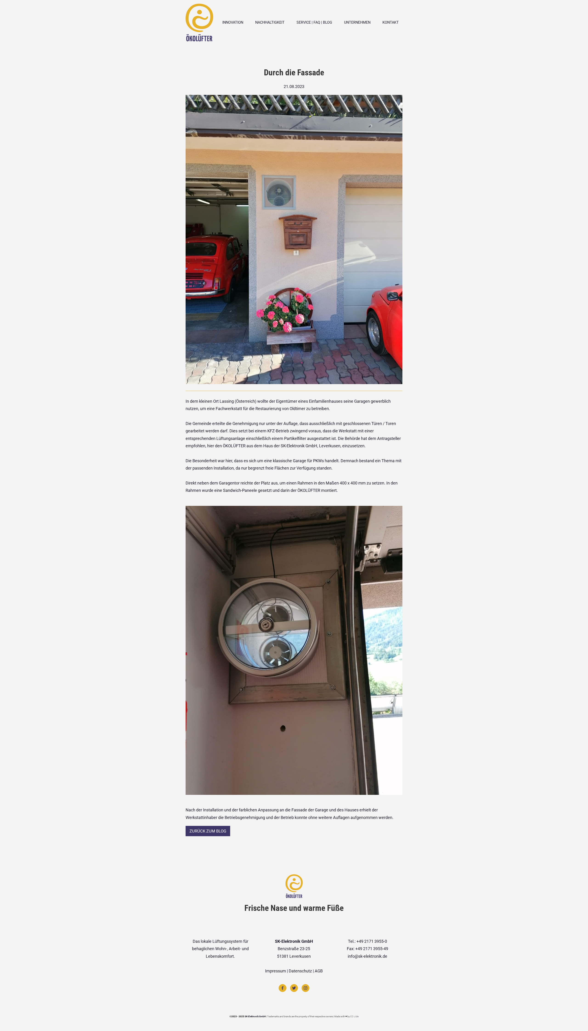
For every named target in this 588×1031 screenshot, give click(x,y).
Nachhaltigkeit (270, 22)
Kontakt (390, 22)
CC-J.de (354, 1016)
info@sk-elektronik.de (367, 956)
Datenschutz (300, 971)
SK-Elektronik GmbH (255, 1016)
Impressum (275, 971)
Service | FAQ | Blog (314, 22)
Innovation (232, 22)
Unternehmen (357, 22)
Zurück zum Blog (207, 831)
